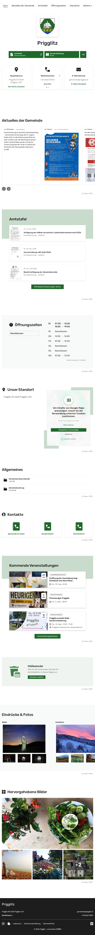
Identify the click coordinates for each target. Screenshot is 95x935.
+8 (84, 55)
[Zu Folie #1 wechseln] (46, 87)
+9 (39, 758)
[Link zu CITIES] (91, 923)
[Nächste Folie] (59, 75)
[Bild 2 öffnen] (9, 758)
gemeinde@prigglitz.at (85, 912)
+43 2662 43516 (87, 915)
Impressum (17, 924)
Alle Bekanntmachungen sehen (47, 287)
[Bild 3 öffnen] (24, 758)
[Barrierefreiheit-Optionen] (3, 923)
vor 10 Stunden (9, 129)
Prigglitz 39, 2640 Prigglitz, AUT (13, 912)
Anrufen (47, 84)
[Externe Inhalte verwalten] (9, 923)
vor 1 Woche (48, 129)
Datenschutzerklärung (32, 924)
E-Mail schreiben (78, 84)
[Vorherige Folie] (4, 189)
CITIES (58, 929)
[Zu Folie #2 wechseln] (48, 87)
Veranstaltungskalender (47, 636)
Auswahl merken (70, 439)
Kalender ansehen (37, 677)
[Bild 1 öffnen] (24, 739)
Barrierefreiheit (48, 924)
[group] (47, 155)
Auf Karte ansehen (16, 87)
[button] (47, 26)
